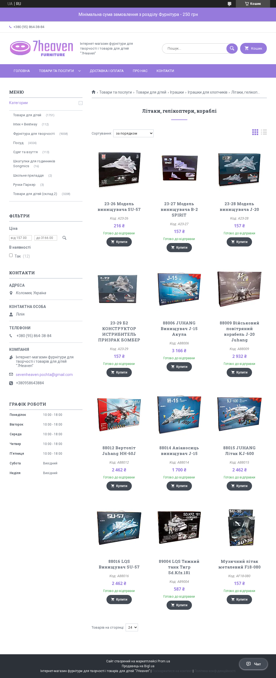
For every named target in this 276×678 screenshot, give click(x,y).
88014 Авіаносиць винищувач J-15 (179, 450)
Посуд (18, 143)
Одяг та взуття (25, 152)
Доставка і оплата (107, 71)
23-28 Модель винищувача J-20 (239, 206)
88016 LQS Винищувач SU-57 (119, 564)
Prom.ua (164, 661)
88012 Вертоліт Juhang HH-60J (119, 450)
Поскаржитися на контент (172, 671)
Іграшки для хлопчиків (207, 92)
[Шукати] (232, 48)
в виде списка (264, 133)
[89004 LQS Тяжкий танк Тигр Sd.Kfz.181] (179, 527)
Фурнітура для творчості (34, 134)
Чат (257, 664)
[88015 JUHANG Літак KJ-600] (239, 414)
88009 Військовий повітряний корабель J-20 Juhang (239, 331)
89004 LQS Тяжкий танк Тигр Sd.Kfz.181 (179, 567)
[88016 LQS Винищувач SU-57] (119, 527)
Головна (22, 71)
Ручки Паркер (24, 185)
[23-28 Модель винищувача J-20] (239, 170)
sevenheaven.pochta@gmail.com (44, 374)
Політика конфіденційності (215, 671)
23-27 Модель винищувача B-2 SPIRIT (179, 209)
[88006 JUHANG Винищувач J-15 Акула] (179, 289)
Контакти (165, 71)
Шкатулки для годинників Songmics (34, 163)
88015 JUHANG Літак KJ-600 (239, 450)
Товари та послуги (56, 71)
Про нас (140, 71)
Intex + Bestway (25, 124)
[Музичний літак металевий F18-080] (239, 527)
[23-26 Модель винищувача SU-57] (119, 170)
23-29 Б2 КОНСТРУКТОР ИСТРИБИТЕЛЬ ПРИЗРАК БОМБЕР (119, 331)
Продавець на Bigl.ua (138, 666)
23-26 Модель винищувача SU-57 (119, 206)
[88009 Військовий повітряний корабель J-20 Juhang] (239, 289)
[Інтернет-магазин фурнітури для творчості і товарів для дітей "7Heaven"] (41, 57)
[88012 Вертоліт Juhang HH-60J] (119, 414)
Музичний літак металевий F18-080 (239, 564)
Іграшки (177, 92)
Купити (121, 242)
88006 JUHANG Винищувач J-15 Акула (179, 328)
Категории (18, 103)
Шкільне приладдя (28, 175)
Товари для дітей (151, 92)
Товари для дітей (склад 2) (35, 194)
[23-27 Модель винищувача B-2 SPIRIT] (179, 170)
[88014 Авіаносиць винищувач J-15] (179, 414)
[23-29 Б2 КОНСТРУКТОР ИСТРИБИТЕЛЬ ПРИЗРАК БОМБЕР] (119, 289)
